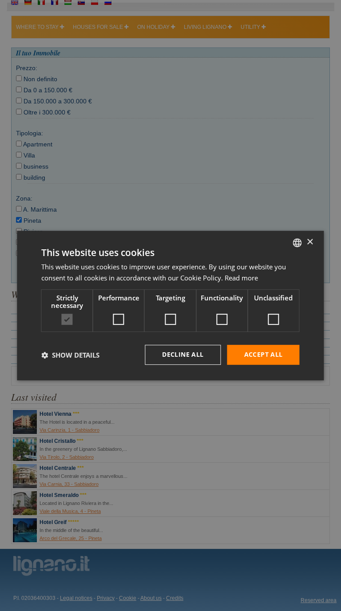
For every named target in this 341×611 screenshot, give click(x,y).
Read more (241, 277)
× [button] (309, 242)
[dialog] (170, 306)
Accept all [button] (263, 355)
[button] (70, 355)
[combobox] (297, 242)
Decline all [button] (182, 355)
